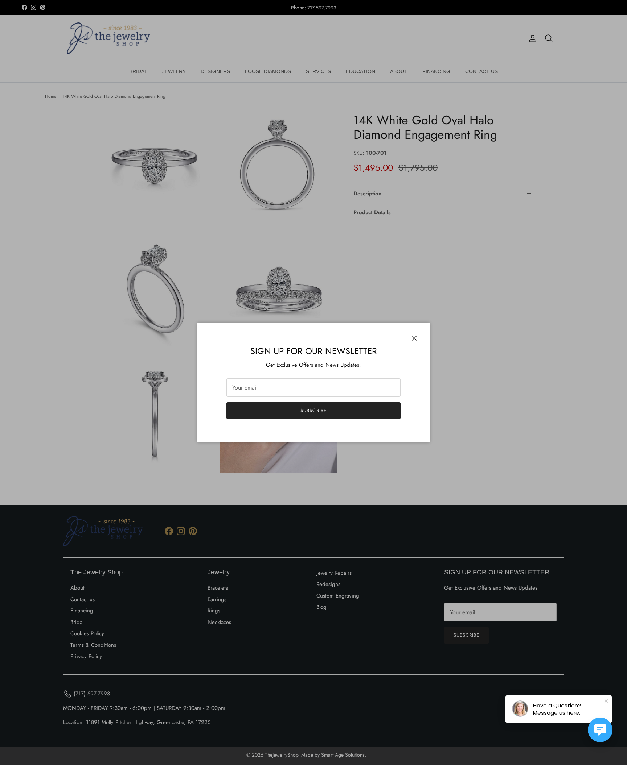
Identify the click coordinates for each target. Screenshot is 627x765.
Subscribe (313, 410)
